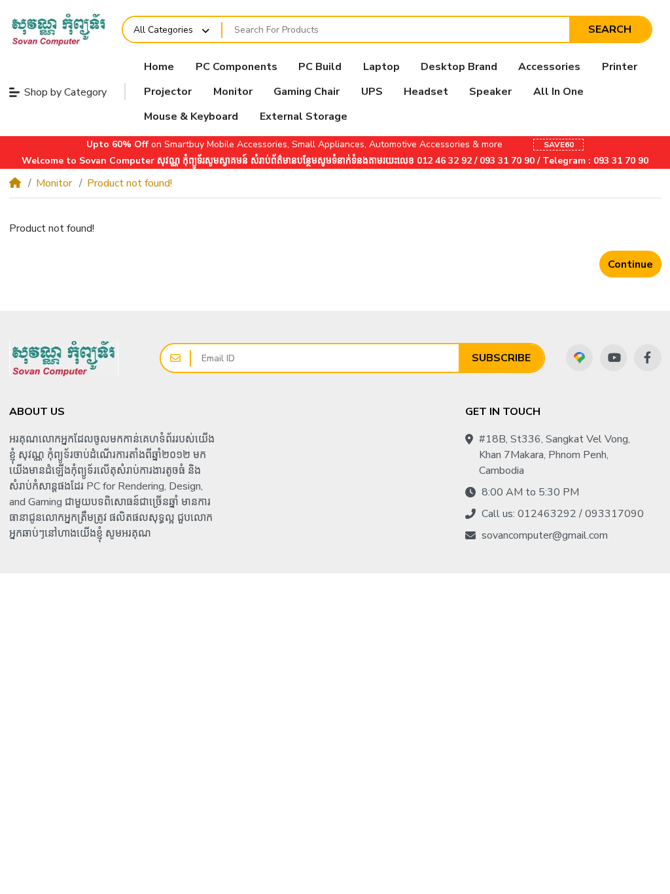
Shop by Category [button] (65, 92)
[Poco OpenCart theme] (63, 358)
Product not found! (129, 183)
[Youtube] (613, 357)
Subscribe (501, 358)
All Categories (163, 30)
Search (609, 29)
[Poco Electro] (58, 29)
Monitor (54, 183)
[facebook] (647, 357)
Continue (630, 264)
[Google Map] (579, 357)
